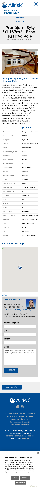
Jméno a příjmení (11, 323)
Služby (22, 413)
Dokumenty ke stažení (20, 425)
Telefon (7, 339)
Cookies (31, 436)
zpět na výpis (12, 387)
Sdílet (4, 295)
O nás (15, 413)
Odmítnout (25, 478)
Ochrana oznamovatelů (16, 436)
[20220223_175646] (20, 61)
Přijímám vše (20, 482)
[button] (20, 267)
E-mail (6, 331)
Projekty (29, 416)
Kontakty (24, 419)
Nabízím (20, 21)
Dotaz (6, 347)
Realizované (19, 416)
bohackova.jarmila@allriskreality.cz (19, 309)
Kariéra (10, 416)
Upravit (15, 478)
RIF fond (8, 413)
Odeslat (11, 370)
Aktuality (15, 419)
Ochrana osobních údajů (20, 422)
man (25, 438)
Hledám (20, 17)
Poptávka (31, 413)
